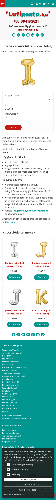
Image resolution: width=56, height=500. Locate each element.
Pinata (5, 411)
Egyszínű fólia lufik (10, 385)
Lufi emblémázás (9, 430)
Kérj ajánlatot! (8, 441)
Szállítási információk (11, 415)
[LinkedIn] (33, 35)
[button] (53, 3)
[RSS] (42, 35)
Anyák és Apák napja (11, 353)
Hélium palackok (9, 402)
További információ (12, 494)
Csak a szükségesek (28, 490)
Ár (6, 105)
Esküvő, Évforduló (10, 370)
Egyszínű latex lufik (10, 382)
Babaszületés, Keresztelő (13, 376)
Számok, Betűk (9, 388)
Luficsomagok (8, 399)
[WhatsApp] (33, 334)
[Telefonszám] (19, 35)
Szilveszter (7, 364)
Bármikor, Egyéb (9, 393)
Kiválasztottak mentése (28, 484)
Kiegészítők (7, 405)
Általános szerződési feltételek (15, 418)
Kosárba (14, 127)
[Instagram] (37, 35)
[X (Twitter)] (18, 334)
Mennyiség (11, 113)
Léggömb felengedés (11, 433)
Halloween (7, 358)
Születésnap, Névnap (11, 373)
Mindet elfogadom (28, 479)
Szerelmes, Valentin (11, 350)
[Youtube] (28, 35)
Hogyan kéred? (13, 95)
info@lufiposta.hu (28, 29)
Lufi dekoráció (8, 438)
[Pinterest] (28, 334)
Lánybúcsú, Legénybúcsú (13, 367)
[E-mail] (14, 35)
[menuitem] (2, 3)
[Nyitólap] (2, 3)
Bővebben (14, 277)
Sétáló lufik (7, 391)
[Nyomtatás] (43, 334)
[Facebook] (23, 35)
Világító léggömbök (11, 436)
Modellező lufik (9, 408)
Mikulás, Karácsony (10, 361)
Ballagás (6, 355)
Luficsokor (6, 396)
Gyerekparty (7, 379)
